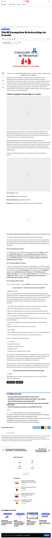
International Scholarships (31, 414)
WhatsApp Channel (26, 73)
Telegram (34, 73)
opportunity (10, 416)
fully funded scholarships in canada (15, 414)
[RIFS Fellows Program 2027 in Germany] (16, 489)
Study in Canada (19, 420)
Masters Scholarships (43, 414)
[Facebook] (19, 461)
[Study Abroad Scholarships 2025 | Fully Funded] (26, 1)
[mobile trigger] (2, 1)
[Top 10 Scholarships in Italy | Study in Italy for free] (32, 515)
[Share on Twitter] (10, 39)
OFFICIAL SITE (11, 382)
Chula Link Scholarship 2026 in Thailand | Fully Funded (6, 522)
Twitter (39, 73)
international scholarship (15, 87)
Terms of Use (27, 535)
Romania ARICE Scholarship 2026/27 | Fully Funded (23, 397)
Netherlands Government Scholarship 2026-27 (45, 522)
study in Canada (11, 149)
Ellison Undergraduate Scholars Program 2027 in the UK (24, 407)
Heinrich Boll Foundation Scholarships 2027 (21, 401)
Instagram (33, 75)
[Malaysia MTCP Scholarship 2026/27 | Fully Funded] (16, 495)
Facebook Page (46, 73)
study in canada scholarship (31, 420)
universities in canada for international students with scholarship (23, 422)
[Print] (14, 39)
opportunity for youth (31, 416)
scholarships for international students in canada (38, 418)
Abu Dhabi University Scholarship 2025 (34, 288)
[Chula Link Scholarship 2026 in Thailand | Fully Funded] (7, 515)
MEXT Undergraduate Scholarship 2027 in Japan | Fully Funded (19, 523)
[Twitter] (32, 461)
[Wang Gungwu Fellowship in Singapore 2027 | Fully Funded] (16, 482)
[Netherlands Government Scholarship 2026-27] (45, 515)
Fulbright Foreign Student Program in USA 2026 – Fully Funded (27, 399)
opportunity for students (19, 416)
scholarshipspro (11, 420)
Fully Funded (37, 412)
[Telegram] (32, 467)
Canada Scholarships (17, 412)
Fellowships (23, 490)
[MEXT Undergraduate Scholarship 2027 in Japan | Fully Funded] (19, 515)
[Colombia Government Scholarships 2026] (16, 501)
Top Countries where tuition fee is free (40, 234)
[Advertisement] (26, 15)
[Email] (12, 39)
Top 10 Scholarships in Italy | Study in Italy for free (31, 522)
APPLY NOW (19, 382)
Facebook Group (25, 75)
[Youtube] (19, 467)
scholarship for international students (16, 418)
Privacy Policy (19, 535)
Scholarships (5, 29)
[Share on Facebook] (8, 39)
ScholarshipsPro (7, 42)
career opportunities (28, 412)
